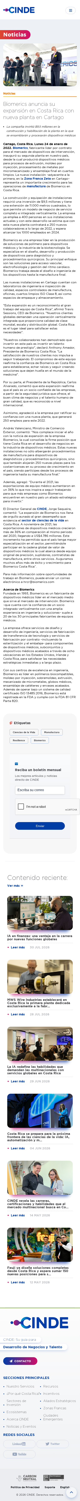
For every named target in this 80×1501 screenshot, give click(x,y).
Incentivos (51, 1393)
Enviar (40, 826)
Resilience (19, 740)
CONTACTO (22, 1361)
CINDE (42, 509)
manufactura (36, 186)
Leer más (18, 947)
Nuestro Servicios (20, 1386)
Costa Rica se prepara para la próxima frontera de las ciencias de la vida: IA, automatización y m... (38, 1137)
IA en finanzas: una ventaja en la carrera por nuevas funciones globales (39, 937)
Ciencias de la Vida (24, 732)
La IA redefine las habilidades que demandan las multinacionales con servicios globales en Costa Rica (35, 1070)
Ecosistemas (17, 1412)
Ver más (13, 885)
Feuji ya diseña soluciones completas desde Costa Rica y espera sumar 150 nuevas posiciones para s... (38, 1271)
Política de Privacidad (25, 1487)
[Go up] (71, 1492)
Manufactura (52, 732)
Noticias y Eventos (21, 1426)
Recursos (50, 1386)
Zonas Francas (54, 1408)
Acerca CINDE (18, 1419)
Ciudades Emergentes (53, 1417)
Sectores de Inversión (16, 1402)
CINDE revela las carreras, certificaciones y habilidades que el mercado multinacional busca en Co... (37, 1204)
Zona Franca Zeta (37, 178)
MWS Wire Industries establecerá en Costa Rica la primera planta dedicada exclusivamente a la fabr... (38, 1003)
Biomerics (20, 148)
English (65, 1487)
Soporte (50, 1487)
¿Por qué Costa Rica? (23, 1393)
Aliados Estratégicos (59, 1401)
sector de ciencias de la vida (43, 520)
